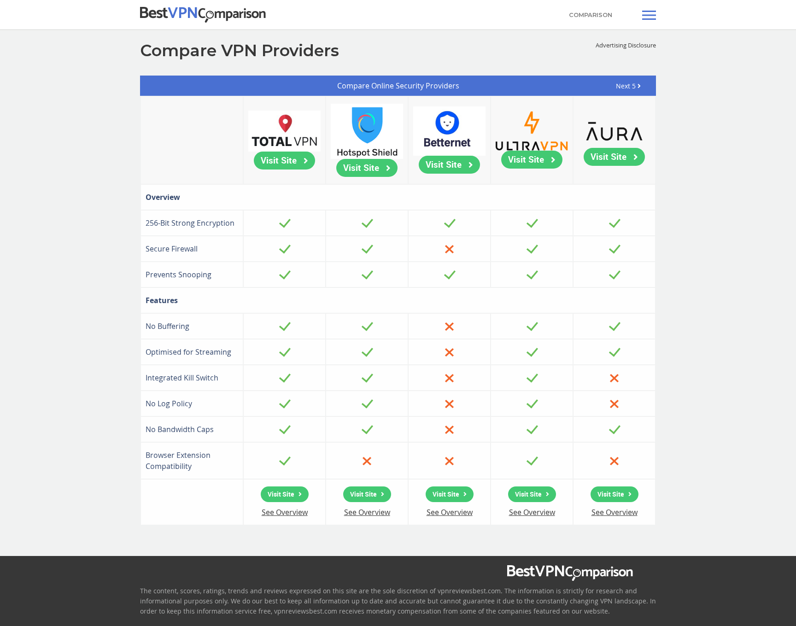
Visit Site (279, 160)
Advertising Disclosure (626, 45)
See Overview (285, 512)
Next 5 (627, 86)
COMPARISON (590, 14)
